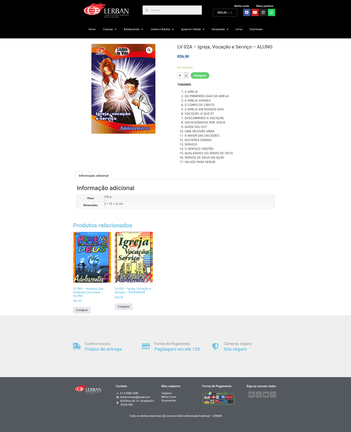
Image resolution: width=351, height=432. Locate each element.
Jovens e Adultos (160, 29)
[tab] (93, 176)
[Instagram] (263, 12)
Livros (239, 29)
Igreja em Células (191, 29)
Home (92, 29)
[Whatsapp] (271, 12)
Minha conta (241, 6)
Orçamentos (168, 400)
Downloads (256, 29)
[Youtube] (255, 12)
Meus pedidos (264, 6)
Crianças (108, 29)
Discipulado (218, 29)
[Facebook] (246, 12)
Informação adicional (93, 175)
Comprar (200, 75)
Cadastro (166, 393)
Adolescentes (132, 29)
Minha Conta (168, 396)
